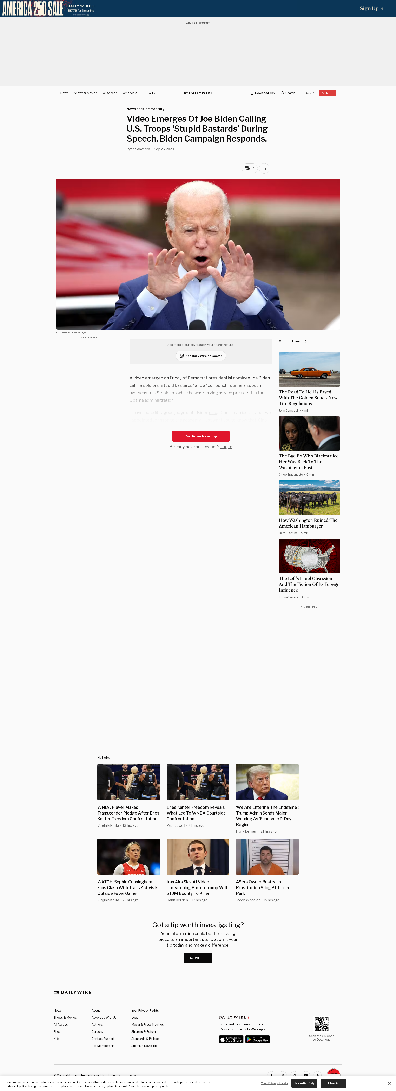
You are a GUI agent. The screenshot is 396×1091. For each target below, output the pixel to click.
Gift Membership (103, 1045)
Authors (97, 1024)
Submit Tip (198, 957)
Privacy (131, 1075)
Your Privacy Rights (145, 1010)
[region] (198, 1083)
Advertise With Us (104, 1017)
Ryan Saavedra (138, 149)
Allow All (333, 1083)
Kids (57, 1038)
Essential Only (304, 1083)
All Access (110, 93)
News (64, 93)
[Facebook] (271, 1075)
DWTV (151, 93)
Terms (115, 1075)
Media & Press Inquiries (147, 1024)
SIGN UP (327, 93)
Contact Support (103, 1038)
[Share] (264, 168)
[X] (283, 1075)
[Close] (389, 1083)
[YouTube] (306, 1075)
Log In (226, 446)
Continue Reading (200, 436)
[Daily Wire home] (198, 93)
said (213, 412)
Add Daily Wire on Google (204, 356)
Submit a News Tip (144, 1045)
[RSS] (317, 1075)
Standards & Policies (145, 1038)
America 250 (132, 93)
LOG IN (310, 92)
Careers (97, 1031)
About (96, 1010)
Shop (57, 1031)
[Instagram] (294, 1075)
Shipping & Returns (144, 1031)
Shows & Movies (85, 93)
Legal (135, 1017)
